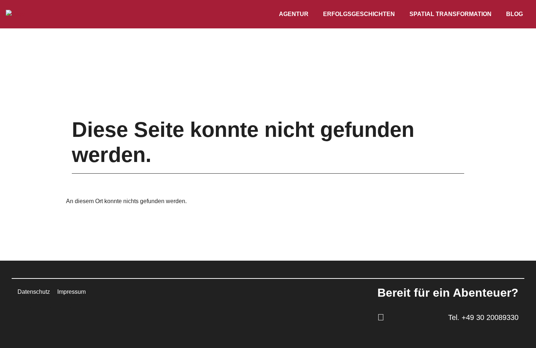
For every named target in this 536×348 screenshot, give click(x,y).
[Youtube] (67, 316)
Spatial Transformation (450, 14)
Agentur (293, 14)
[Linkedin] (27, 316)
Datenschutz (34, 292)
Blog (514, 14)
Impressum (71, 292)
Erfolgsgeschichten (359, 14)
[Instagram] (47, 316)
